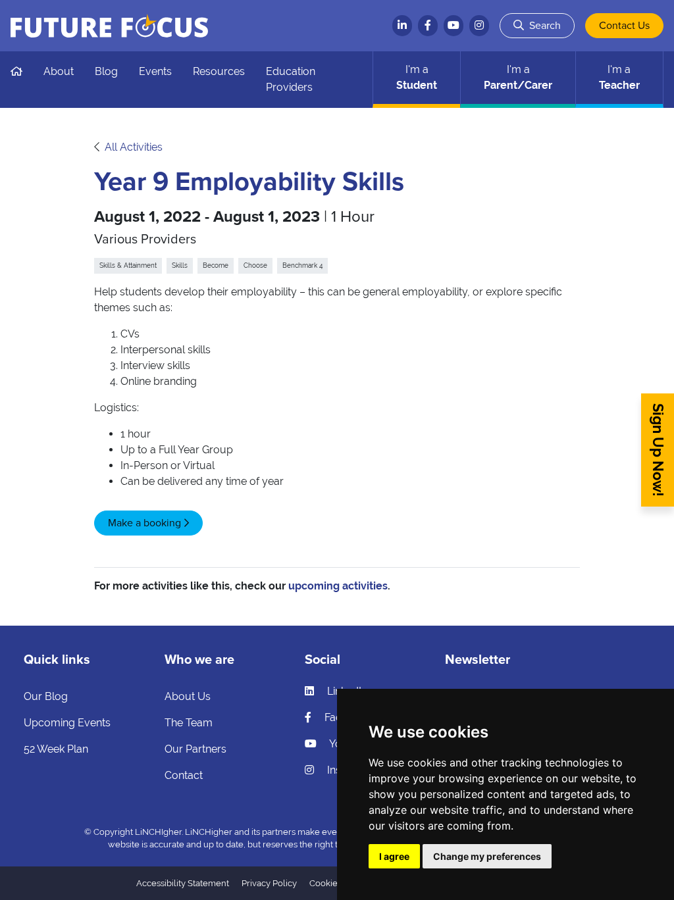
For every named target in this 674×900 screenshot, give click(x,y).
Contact (184, 775)
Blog (106, 71)
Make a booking (144, 523)
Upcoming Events (67, 722)
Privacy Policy (269, 883)
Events (155, 71)
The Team (189, 722)
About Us (188, 696)
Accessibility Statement (182, 883)
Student (416, 77)
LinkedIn (345, 691)
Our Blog (46, 696)
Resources (219, 71)
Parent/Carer (518, 77)
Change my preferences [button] (487, 856)
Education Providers (290, 79)
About (58, 71)
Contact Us (624, 25)
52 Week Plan (56, 749)
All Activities (134, 147)
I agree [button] (394, 856)
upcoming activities (338, 586)
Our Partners (195, 749)
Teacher (619, 77)
